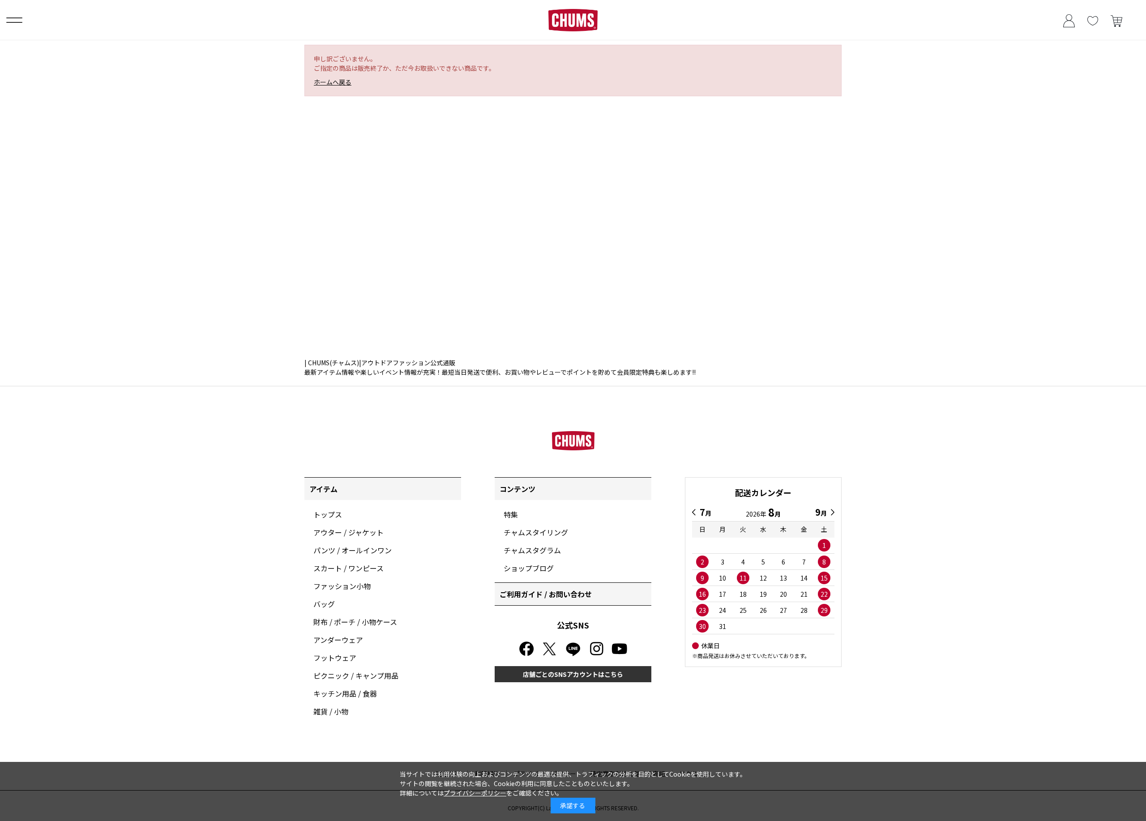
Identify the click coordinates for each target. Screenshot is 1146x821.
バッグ (324, 604)
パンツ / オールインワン (352, 550)
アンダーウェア (338, 639)
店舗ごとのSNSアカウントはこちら (573, 674)
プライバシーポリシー (475, 792)
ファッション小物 (342, 586)
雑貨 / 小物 (330, 711)
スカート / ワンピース (348, 568)
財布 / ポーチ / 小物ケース (355, 621)
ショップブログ (529, 568)
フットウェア (334, 657)
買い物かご (1116, 20)
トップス (327, 514)
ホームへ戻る (332, 81)
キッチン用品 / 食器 (345, 693)
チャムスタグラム (532, 550)
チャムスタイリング (536, 532)
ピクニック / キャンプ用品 (355, 675)
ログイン (1069, 20)
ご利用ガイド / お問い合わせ (546, 594)
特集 (511, 514)
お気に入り (1092, 20)
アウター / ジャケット (348, 532)
